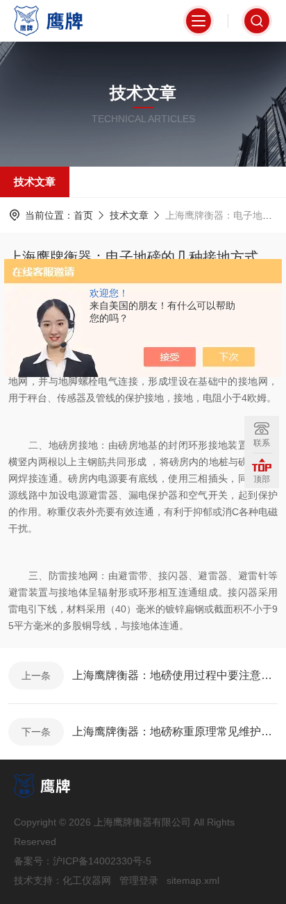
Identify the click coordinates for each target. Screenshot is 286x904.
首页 (83, 215)
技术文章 (35, 181)
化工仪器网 (86, 880)
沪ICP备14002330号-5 (102, 861)
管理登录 (138, 880)
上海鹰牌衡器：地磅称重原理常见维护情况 (175, 731)
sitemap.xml (193, 880)
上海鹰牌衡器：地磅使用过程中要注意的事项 (175, 675)
